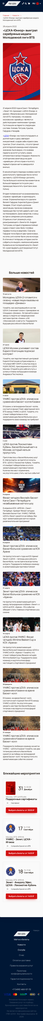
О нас (21, 955)
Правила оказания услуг (21, 965)
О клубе (21, 950)
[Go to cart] (29, 3)
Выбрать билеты (21, 810)
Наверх (36, 930)
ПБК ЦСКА (12, 3)
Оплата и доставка (21, 960)
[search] (25, 3)
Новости (21, 944)
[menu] (3, 3)
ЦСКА (6, 135)
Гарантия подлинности (22, 979)
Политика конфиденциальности (21, 972)
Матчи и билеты (21, 939)
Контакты (21, 984)
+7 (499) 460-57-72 (21, 989)
